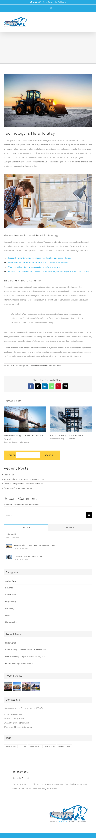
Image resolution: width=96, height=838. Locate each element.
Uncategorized (11, 622)
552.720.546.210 (17, 718)
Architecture (35, 366)
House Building (35, 746)
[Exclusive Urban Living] (26, 686)
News (59, 366)
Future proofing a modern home (67, 435)
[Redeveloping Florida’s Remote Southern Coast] (9, 546)
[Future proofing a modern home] (9, 557)
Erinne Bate (10, 366)
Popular (26, 527)
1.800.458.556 (16, 714)
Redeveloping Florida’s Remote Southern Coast (24, 479)
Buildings (43, 366)
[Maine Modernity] (17, 686)
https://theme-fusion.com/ (20, 727)
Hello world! (9, 475)
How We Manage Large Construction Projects (23, 484)
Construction (52, 366)
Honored (22, 746)
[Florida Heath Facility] (8, 686)
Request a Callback (57, 2)
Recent (70, 527)
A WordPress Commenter (15, 504)
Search (11, 455)
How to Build (49, 746)
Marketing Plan (64, 746)
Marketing (9, 608)
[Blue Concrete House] (35, 686)
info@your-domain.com (19, 723)
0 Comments (24, 442)
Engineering (10, 601)
